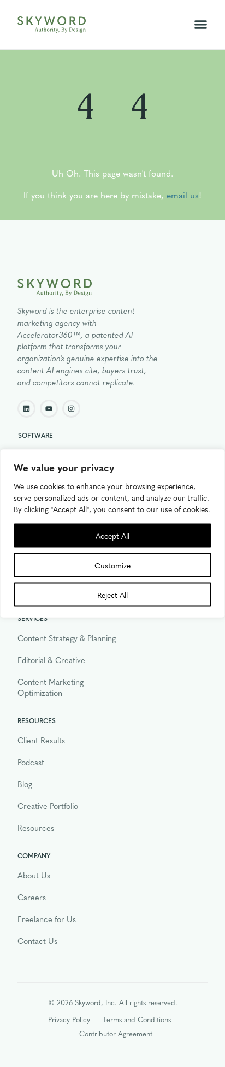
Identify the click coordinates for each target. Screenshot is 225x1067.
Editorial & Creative (51, 660)
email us (183, 195)
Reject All (112, 594)
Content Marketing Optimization (50, 687)
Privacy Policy (69, 1019)
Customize (112, 565)
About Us (33, 875)
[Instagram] (71, 409)
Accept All (112, 535)
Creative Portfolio (47, 806)
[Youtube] (49, 409)
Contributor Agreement (115, 1033)
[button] (201, 24)
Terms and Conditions (137, 1019)
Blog (24, 784)
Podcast (30, 762)
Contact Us (37, 941)
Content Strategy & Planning (66, 638)
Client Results (41, 740)
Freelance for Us (46, 919)
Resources (35, 828)
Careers (31, 897)
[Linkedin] (26, 409)
